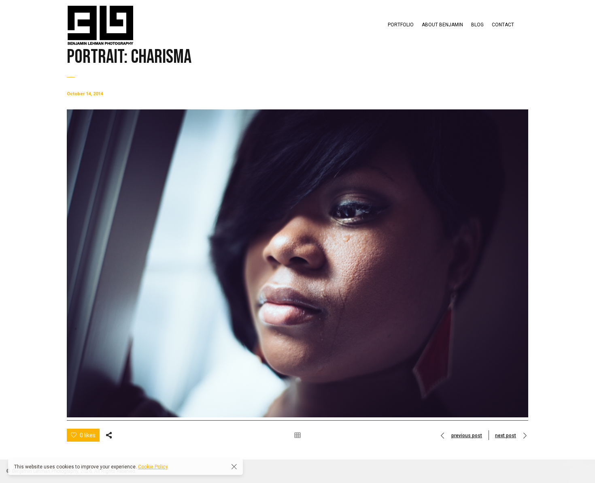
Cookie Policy (153, 467)
